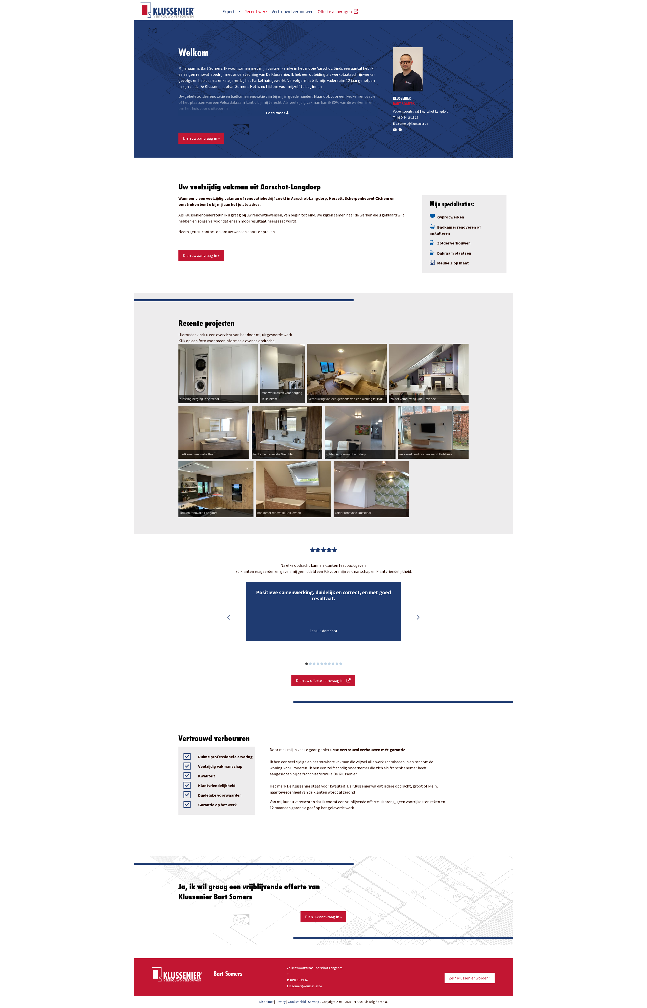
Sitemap (313, 1002)
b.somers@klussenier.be (412, 123)
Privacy (281, 1002)
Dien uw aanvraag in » (201, 138)
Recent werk (255, 11)
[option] (323, 611)
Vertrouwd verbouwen (292, 11)
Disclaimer (266, 1002)
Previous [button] (228, 617)
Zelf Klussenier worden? (469, 977)
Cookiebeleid (297, 1002)
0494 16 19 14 (409, 117)
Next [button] (417, 617)
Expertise (231, 11)
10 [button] (343, 664)
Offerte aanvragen (336, 11)
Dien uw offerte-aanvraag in (321, 680)
